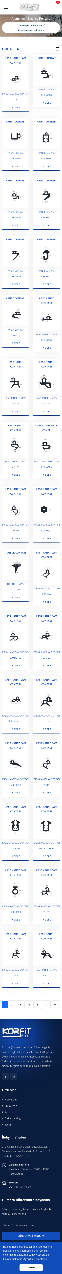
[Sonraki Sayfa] (55, 1004)
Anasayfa (24, 25)
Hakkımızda (10, 1099)
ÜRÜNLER (37, 25)
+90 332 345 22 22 (20, 1187)
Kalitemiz (9, 1112)
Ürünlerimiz (10, 1106)
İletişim (8, 1124)
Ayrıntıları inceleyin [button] (35, 1259)
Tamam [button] (31, 1267)
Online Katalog (12, 1118)
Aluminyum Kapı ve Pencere (31, 30)
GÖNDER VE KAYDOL (30, 1236)
